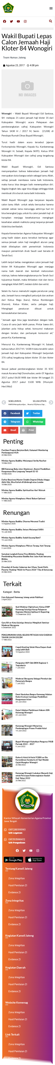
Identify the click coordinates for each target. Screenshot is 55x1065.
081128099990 (17, 829)
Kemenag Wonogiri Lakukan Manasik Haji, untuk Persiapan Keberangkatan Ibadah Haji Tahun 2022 (34, 775)
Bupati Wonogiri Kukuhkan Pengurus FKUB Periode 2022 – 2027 (34, 742)
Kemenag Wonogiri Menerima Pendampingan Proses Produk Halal (31, 727)
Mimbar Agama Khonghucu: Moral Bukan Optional (23, 498)
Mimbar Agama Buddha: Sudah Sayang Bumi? (21, 537)
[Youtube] (18, 21)
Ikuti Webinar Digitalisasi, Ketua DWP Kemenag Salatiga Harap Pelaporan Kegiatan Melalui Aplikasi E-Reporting (33, 609)
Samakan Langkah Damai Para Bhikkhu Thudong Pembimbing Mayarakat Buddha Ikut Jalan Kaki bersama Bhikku (26, 556)
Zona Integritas (16, 878)
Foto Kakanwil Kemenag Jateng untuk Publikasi (22, 597)
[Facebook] (5, 21)
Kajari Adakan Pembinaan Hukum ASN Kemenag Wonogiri (33, 711)
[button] (50, 8)
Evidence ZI (14, 892)
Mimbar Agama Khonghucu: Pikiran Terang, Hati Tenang (26, 546)
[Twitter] (11, 21)
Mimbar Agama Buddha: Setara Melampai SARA (23, 529)
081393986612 (16, 839)
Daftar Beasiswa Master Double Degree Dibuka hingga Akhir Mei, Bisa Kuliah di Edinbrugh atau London (26, 480)
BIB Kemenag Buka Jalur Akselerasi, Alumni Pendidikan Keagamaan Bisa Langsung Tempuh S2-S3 (26, 470)
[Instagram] (25, 21)
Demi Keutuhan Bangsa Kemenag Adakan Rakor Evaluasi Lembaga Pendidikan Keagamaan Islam (34, 697)
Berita (17, 592)
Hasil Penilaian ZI (17, 885)
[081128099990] (5, 829)
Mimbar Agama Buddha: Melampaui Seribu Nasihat (24, 460)
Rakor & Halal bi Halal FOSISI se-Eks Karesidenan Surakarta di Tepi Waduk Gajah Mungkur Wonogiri (32, 760)
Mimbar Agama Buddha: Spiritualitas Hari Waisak (23, 490)
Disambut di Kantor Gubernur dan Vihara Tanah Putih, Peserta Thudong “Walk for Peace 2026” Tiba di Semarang (27, 568)
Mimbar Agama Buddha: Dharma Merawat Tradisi (23, 521)
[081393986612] (5, 839)
